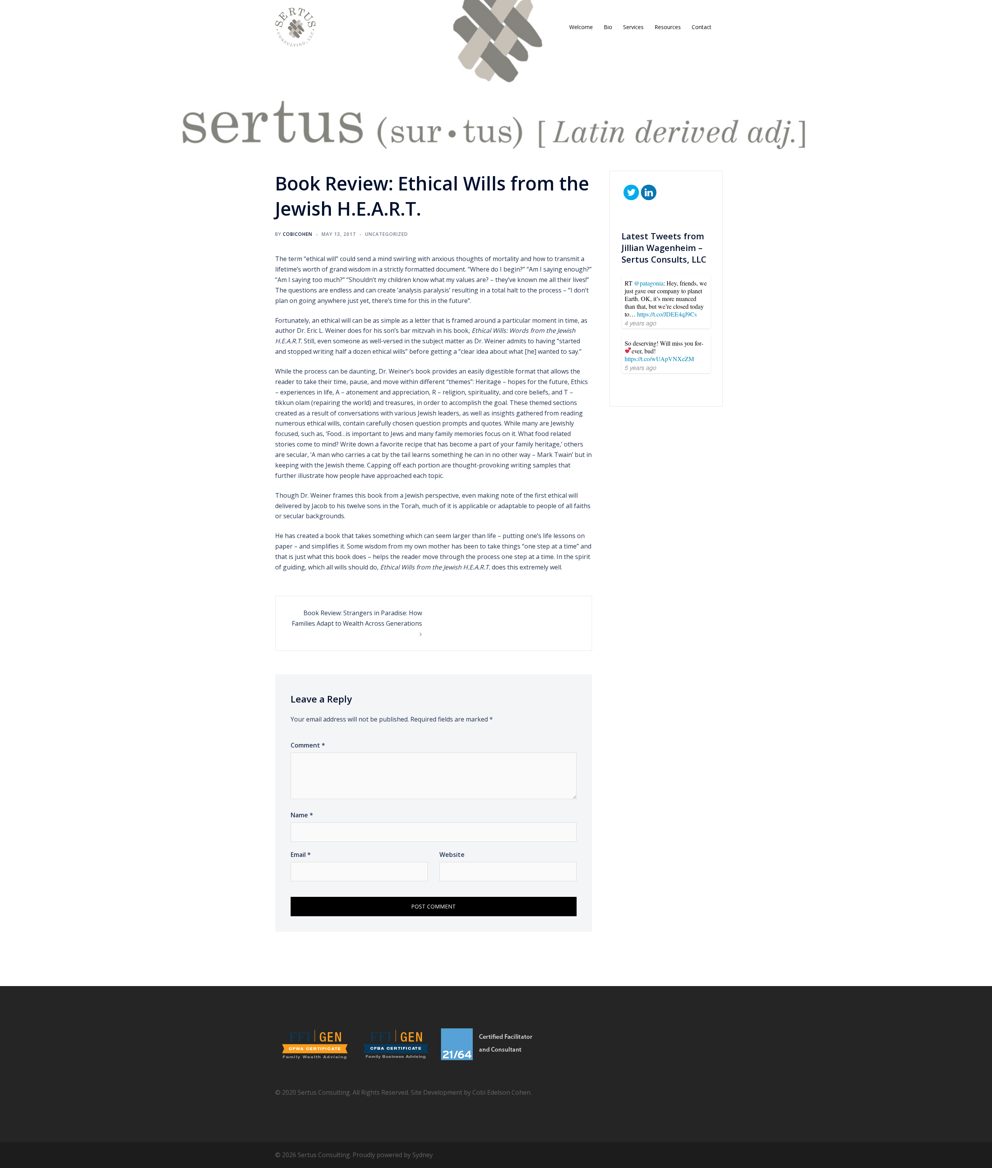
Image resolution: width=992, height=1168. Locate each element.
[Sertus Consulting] (295, 26)
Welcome (581, 27)
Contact (701, 27)
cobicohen (297, 234)
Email (301, 854)
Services (633, 27)
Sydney (422, 1155)
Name (302, 815)
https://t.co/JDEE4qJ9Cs (667, 314)
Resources (667, 27)
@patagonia (648, 283)
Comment (308, 745)
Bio (608, 27)
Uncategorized (386, 234)
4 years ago (640, 322)
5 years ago (640, 367)
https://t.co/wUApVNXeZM (659, 359)
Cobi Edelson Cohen (501, 1092)
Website (452, 854)
